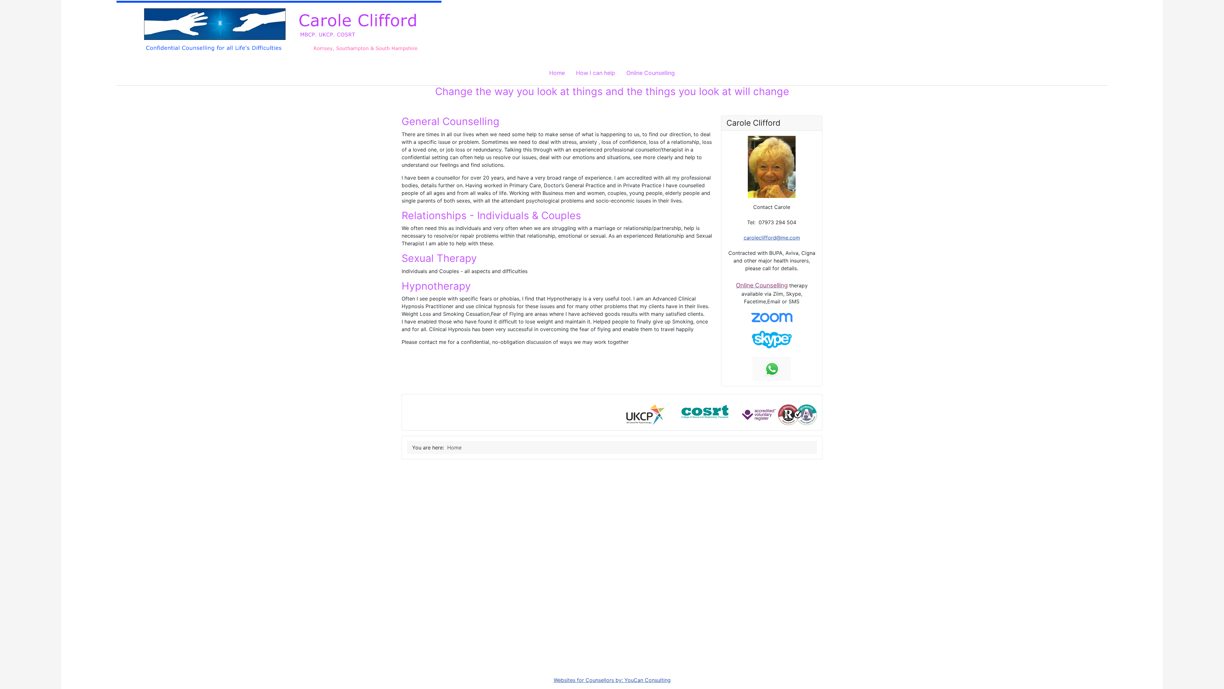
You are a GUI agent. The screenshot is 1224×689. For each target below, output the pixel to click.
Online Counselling (650, 73)
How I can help (595, 73)
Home (557, 73)
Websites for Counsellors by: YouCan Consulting (612, 680)
